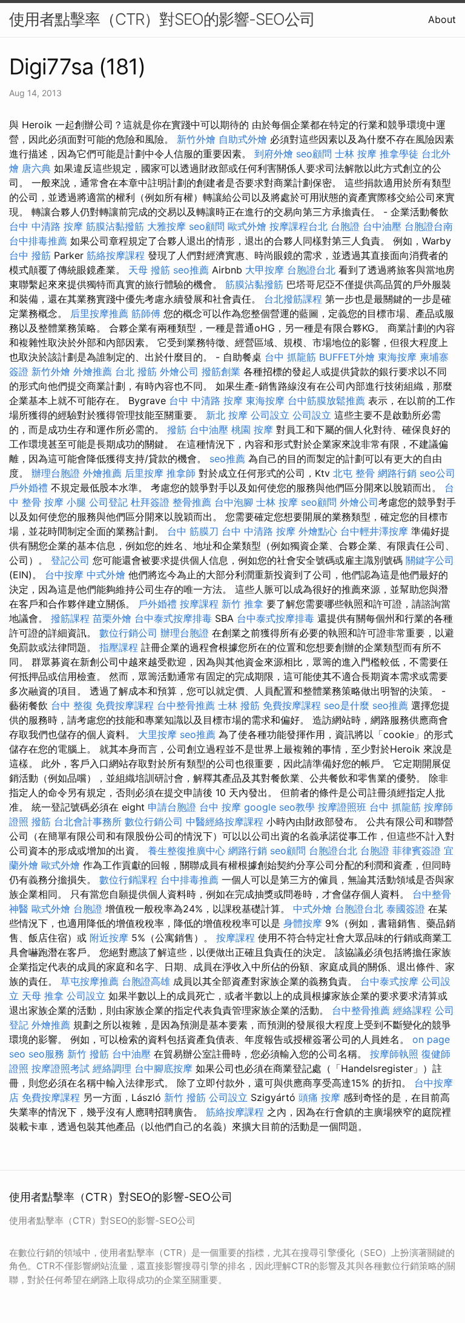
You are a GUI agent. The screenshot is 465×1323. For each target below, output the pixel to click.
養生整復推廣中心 (186, 850)
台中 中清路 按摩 (46, 226)
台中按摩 (64, 575)
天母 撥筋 (149, 270)
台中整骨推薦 (186, 705)
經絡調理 (112, 1068)
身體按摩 (302, 923)
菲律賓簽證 (416, 850)
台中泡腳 (233, 502)
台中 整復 (72, 705)
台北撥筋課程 (293, 299)
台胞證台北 (311, 270)
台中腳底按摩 (163, 1068)
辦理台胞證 (55, 473)
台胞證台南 (428, 226)
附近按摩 (109, 938)
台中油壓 (382, 226)
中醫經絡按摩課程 (224, 821)
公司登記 (108, 502)
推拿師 (181, 473)
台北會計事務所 (88, 821)
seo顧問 (314, 154)
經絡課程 (412, 1010)
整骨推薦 (192, 502)
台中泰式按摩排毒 (173, 618)
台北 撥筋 (136, 371)
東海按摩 (397, 357)
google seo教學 (279, 807)
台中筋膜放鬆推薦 (326, 400)
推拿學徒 (399, 154)
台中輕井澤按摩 (374, 531)
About (442, 19)
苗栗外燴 (112, 618)
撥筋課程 (70, 618)
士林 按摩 (356, 154)
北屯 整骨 (354, 473)
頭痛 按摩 (319, 1097)
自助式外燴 (243, 139)
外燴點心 (317, 531)
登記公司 (70, 560)
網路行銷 (397, 473)
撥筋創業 (221, 371)
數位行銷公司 (128, 633)
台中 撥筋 (30, 255)
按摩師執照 (394, 1054)
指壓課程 (118, 647)
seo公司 (437, 473)
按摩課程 (199, 604)
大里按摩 (157, 734)
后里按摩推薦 (99, 313)
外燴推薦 (92, 371)
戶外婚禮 (28, 488)
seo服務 (46, 1054)
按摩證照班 (342, 807)
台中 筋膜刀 (193, 531)
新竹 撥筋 (88, 1054)
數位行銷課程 (128, 880)
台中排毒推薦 (38, 241)
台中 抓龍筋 (290, 357)
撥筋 (176, 429)
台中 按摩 (220, 807)
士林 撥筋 (239, 705)
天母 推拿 (43, 996)
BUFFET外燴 (347, 357)
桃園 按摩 (252, 429)
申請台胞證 (172, 807)
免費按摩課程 (125, 705)
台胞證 (345, 226)
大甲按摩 (264, 270)
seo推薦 (191, 270)
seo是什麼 (346, 705)
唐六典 (36, 168)
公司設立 (270, 415)
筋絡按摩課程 (116, 255)
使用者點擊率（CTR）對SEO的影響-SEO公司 (162, 19)
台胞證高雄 (146, 981)
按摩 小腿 (65, 502)
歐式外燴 (247, 226)
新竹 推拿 (242, 604)
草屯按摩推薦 (90, 981)
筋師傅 (145, 313)
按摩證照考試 (60, 1068)
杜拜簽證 (150, 502)
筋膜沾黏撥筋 (115, 226)
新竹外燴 (196, 139)
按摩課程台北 (298, 226)
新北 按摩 (227, 415)
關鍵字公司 (430, 560)
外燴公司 (179, 371)
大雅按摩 (166, 226)
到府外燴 (273, 154)
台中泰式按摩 (389, 981)
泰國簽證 (405, 909)
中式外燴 (106, 575)
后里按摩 (144, 473)
